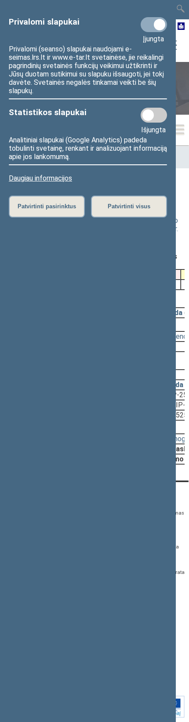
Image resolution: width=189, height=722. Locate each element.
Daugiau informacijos (40, 178)
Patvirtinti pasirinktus (47, 206)
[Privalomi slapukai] (154, 24)
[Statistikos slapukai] (154, 115)
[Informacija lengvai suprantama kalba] (181, 26)
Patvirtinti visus (129, 206)
